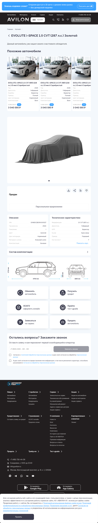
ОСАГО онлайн (34, 419)
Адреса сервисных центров (59, 407)
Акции (51, 15)
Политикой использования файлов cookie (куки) (62, 503)
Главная (10, 29)
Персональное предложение (49, 207)
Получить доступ (85, 6)
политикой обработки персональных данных (36, 355)
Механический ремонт (57, 404)
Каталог (18, 29)
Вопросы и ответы (56, 442)
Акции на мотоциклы (78, 398)
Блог (51, 422)
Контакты (60, 15)
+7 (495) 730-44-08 (17, 460)
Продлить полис (34, 422)
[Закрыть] (92, 6)
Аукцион (31, 404)
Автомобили (11, 15)
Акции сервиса (55, 410)
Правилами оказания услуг (61, 506)
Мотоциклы (23, 15)
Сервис (42, 15)
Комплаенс (54, 431)
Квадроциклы (11, 401)
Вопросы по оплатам (57, 445)
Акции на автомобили (78, 395)
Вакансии (53, 428)
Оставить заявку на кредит (16, 419)
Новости (53, 419)
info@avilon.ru (15, 466)
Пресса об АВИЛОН (57, 437)
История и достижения (58, 434)
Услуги (33, 15)
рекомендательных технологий (15, 511)
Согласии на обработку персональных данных (39, 363)
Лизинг (73, 422)
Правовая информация (57, 439)
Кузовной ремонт (56, 401)
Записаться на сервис (57, 395)
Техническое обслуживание (59, 398)
